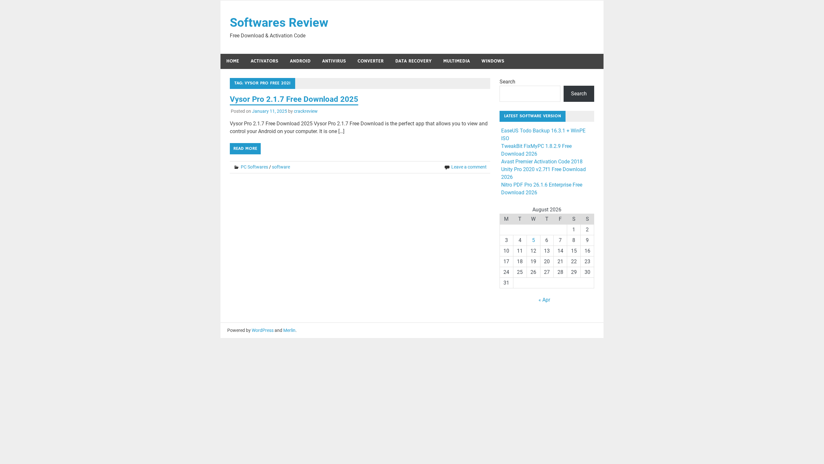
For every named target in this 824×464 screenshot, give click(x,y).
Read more (245, 148)
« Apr (544, 300)
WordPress (263, 330)
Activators (264, 61)
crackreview (306, 111)
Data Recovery (413, 61)
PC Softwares (254, 166)
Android (300, 61)
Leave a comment (469, 166)
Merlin (289, 330)
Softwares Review (279, 22)
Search (507, 82)
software (281, 166)
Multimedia (456, 61)
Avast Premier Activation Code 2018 (542, 162)
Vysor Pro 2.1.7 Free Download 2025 (294, 99)
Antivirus (334, 61)
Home (232, 61)
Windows (493, 61)
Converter (371, 61)
